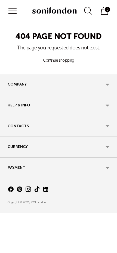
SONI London (38, 202)
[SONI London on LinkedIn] (45, 190)
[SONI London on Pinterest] (19, 190)
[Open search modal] (88, 10)
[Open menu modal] (12, 10)
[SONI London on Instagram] (28, 190)
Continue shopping (58, 60)
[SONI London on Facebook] (11, 190)
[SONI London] (54, 11)
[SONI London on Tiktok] (37, 190)
